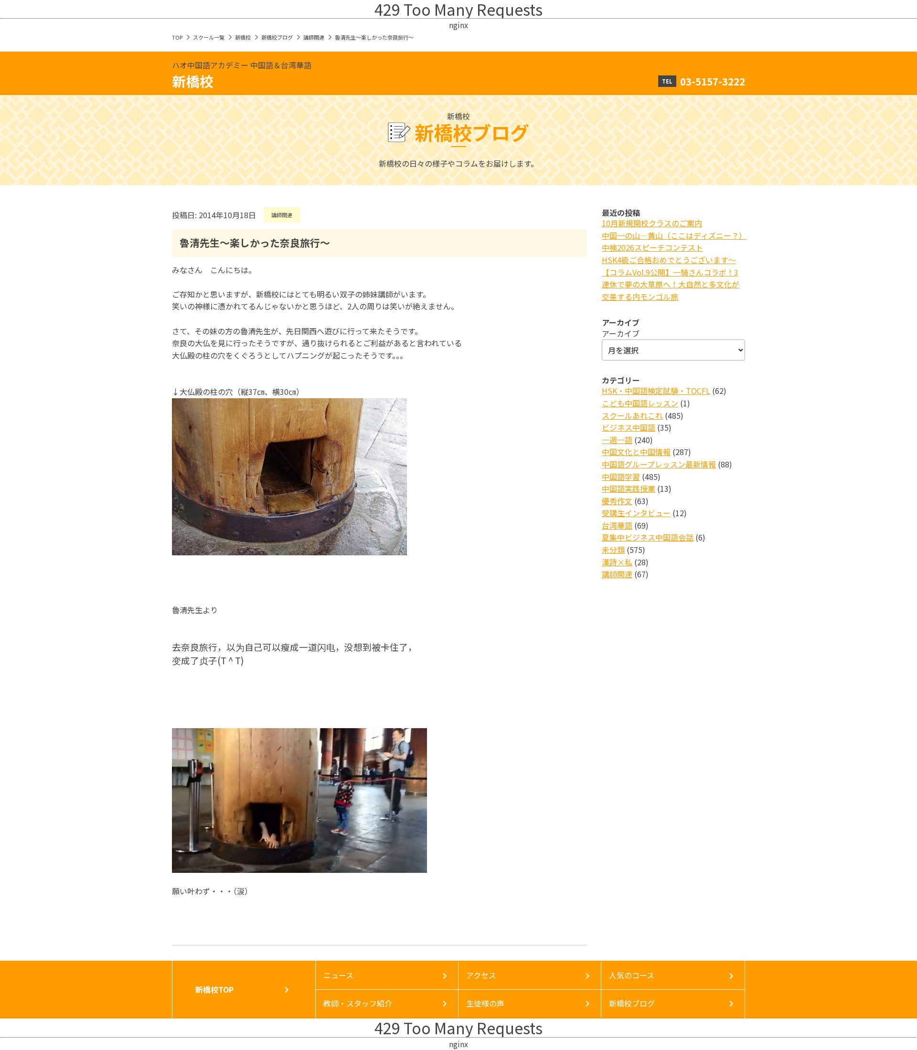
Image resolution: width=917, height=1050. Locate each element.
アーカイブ (621, 333)
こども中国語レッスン (640, 403)
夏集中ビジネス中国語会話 (647, 537)
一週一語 (617, 439)
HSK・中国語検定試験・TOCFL (656, 390)
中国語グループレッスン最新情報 (659, 464)
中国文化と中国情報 (636, 451)
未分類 (613, 549)
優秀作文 (617, 501)
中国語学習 (621, 476)
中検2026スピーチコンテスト (652, 247)
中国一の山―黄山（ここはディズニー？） (674, 235)
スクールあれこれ (632, 415)
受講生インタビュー (636, 513)
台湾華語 (617, 525)
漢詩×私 (617, 562)
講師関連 (313, 37)
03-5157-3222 (712, 81)
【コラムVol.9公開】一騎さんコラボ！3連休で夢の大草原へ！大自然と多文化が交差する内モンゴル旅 (670, 284)
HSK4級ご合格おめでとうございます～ (669, 259)
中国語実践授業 (628, 488)
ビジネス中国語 (628, 427)
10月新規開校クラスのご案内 (652, 223)
